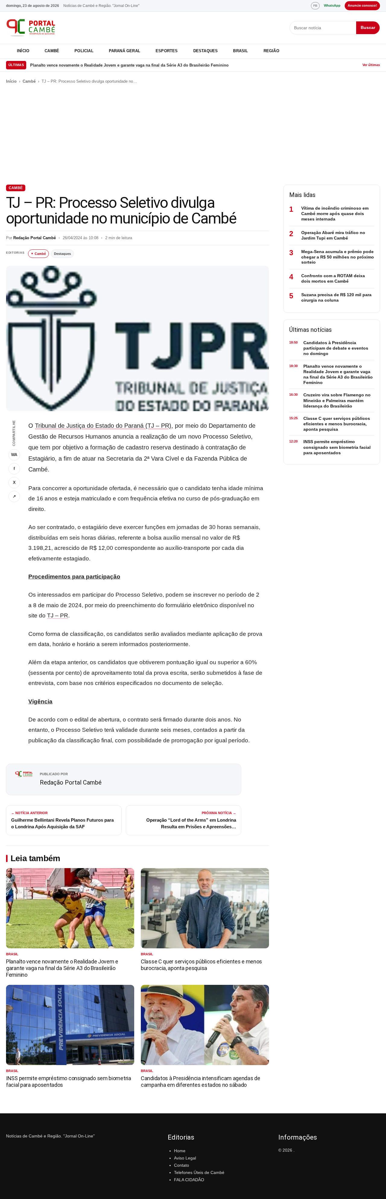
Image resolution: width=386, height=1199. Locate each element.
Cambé (52, 51)
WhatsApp (332, 5)
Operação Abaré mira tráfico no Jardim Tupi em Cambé (333, 235)
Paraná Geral (124, 51)
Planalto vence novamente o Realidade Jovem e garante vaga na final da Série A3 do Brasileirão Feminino (129, 65)
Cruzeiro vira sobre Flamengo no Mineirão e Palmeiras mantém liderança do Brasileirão (337, 400)
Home (179, 1150)
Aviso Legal (185, 1158)
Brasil (240, 51)
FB (315, 5)
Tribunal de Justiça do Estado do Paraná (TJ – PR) (103, 425)
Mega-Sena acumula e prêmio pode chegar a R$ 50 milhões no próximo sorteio (337, 257)
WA (14, 454)
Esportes (167, 51)
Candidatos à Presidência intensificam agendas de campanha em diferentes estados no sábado (200, 1081)
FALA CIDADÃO (189, 1179)
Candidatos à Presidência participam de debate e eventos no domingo (335, 348)
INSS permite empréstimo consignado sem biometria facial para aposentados (337, 447)
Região (271, 51)
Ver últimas (371, 65)
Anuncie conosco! (362, 5)
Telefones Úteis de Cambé (199, 1172)
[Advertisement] (193, 134)
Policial (83, 51)
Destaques (205, 51)
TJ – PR (57, 615)
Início (23, 51)
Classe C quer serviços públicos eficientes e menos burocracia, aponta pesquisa (201, 964)
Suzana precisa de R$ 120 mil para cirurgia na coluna (336, 297)
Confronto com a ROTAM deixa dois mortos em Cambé (333, 278)
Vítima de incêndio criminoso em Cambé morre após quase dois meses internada (335, 213)
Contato (181, 1165)
